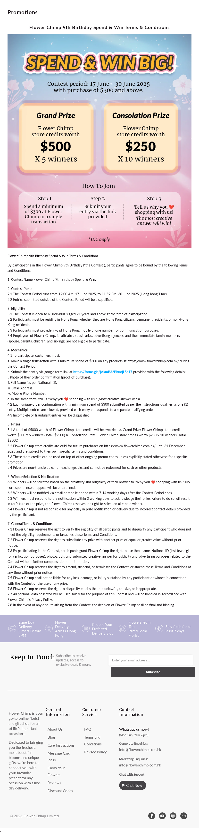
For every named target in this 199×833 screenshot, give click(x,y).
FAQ (87, 729)
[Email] (183, 815)
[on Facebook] (151, 815)
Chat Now (134, 785)
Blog (51, 737)
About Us (55, 729)
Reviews (54, 782)
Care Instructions (61, 745)
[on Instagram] (173, 815)
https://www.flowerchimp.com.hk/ (153, 361)
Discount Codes (60, 790)
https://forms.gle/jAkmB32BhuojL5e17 (102, 372)
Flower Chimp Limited (41, 816)
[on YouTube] (162, 815)
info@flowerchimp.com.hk (140, 749)
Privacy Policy (95, 752)
